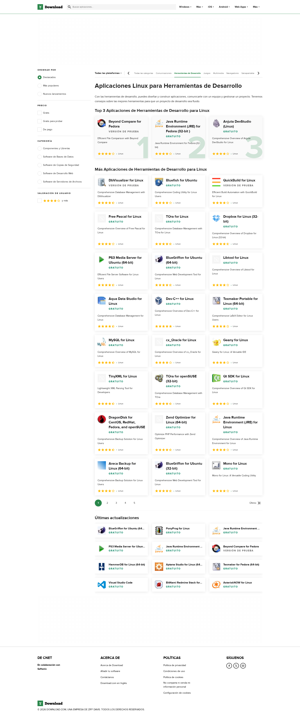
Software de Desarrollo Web (58, 173)
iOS (210, 7)
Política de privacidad (174, 665)
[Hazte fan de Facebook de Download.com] (229, 665)
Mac (198, 7)
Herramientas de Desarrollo (187, 73)
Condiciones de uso (174, 671)
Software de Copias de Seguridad (61, 165)
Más (255, 6)
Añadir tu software (110, 671)
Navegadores (232, 73)
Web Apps (240, 7)
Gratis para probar (52, 121)
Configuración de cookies (177, 692)
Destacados (49, 77)
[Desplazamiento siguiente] (258, 73)
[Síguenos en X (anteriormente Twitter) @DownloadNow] (236, 665)
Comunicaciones (164, 73)
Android (223, 7)
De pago (47, 129)
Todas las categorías (143, 73)
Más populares (51, 85)
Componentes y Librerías (56, 148)
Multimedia (218, 73)
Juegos (206, 73)
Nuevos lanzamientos (54, 93)
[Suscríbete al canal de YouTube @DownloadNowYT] (243, 665)
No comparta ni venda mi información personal (176, 684)
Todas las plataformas (107, 73)
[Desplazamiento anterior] (128, 73)
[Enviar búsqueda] (69, 7)
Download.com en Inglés (114, 683)
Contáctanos (107, 677)
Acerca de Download (112, 665)
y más (65, 200)
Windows (184, 7)
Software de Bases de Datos (58, 156)
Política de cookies (173, 677)
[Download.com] (50, 7)
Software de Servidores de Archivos (62, 181)
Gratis (46, 112)
